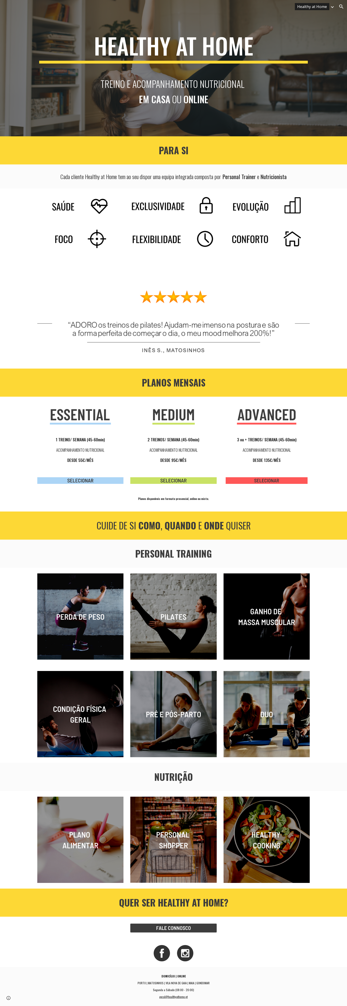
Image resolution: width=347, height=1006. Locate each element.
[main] (173, 47)
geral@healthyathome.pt (173, 997)
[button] (341, 6)
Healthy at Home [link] (312, 6)
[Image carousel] (173, 312)
